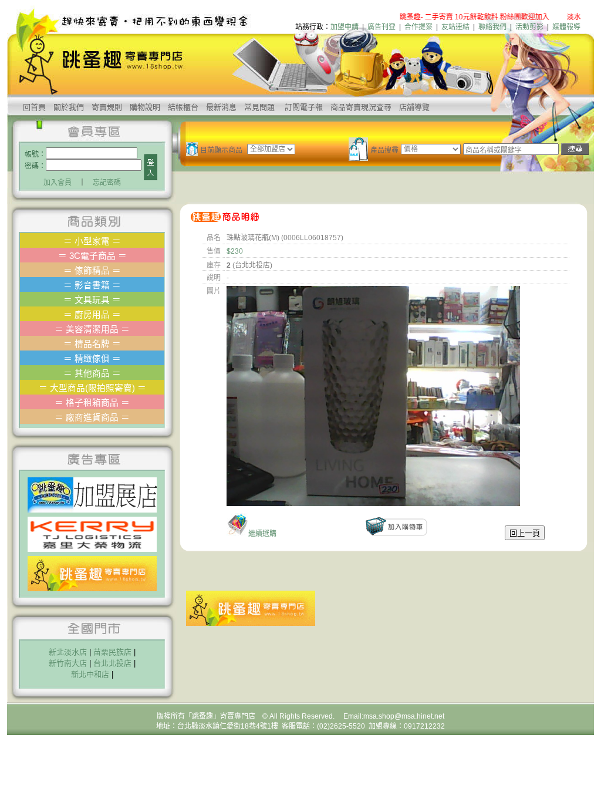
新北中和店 (90, 674)
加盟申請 (344, 27)
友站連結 (455, 27)
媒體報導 (566, 27)
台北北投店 (112, 663)
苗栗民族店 (112, 652)
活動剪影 (529, 27)
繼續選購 (262, 534)
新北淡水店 (68, 652)
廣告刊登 (381, 27)
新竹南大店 (68, 663)
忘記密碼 (107, 182)
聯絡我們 (492, 27)
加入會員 (57, 182)
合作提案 (418, 27)
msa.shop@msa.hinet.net (403, 716)
